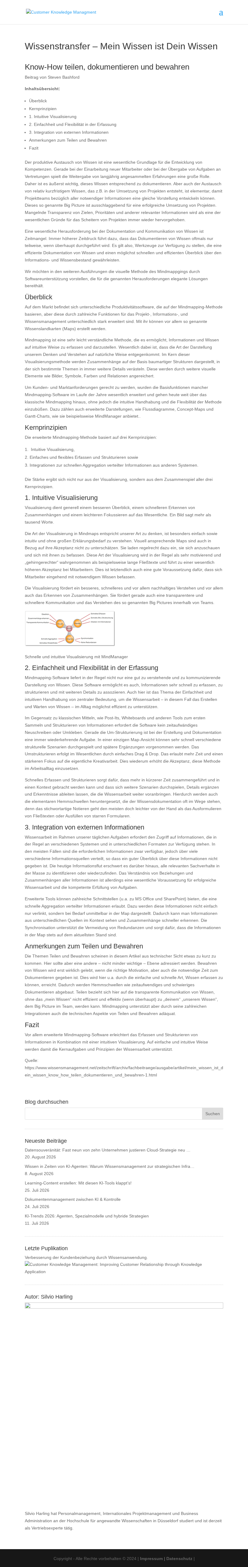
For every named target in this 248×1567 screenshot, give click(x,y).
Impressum (151, 1558)
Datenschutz (179, 1558)
